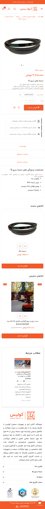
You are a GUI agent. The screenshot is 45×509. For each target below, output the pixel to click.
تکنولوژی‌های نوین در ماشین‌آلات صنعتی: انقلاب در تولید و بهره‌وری (23, 375)
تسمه (41, 85)
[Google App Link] (22, 493)
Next (23, 270)
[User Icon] (9, 9)
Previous (20, 270)
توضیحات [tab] (22, 146)
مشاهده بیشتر (26, 400)
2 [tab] (23, 65)
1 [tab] (21, 65)
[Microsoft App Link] (10, 493)
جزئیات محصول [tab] (22, 154)
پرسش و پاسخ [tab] (22, 162)
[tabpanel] (22, 43)
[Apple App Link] (35, 493)
